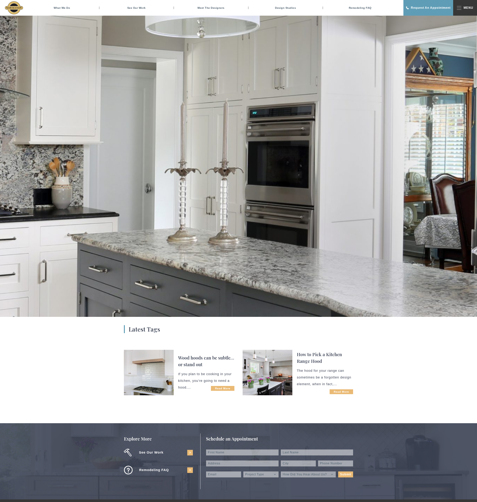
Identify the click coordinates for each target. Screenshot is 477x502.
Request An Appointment (431, 7)
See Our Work (136, 8)
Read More (222, 388)
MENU (468, 7)
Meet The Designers (211, 8)
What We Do (62, 8)
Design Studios (285, 8)
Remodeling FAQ (360, 8)
